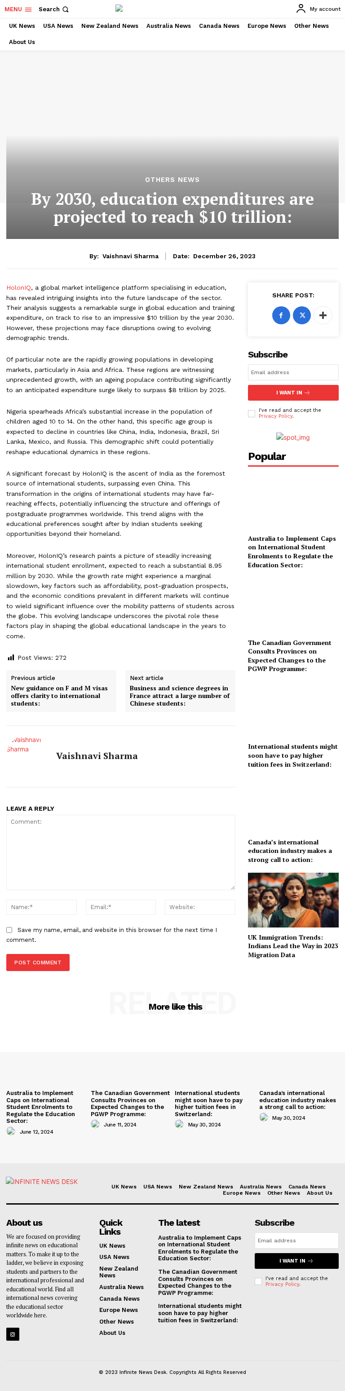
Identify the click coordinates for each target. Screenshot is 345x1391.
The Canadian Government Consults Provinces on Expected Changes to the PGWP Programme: (290, 655)
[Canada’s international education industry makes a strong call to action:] (293, 804)
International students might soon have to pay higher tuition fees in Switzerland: (293, 755)
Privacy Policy (275, 416)
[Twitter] (302, 315)
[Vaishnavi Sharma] (27, 756)
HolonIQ (18, 287)
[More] (323, 315)
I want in (289, 393)
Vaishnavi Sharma (130, 256)
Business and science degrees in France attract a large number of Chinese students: (180, 695)
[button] (55, 9)
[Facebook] (281, 315)
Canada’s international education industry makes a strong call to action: (290, 851)
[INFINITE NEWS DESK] (44, 1188)
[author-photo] (12, 1131)
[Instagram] (12, 1334)
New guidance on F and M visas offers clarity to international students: (59, 695)
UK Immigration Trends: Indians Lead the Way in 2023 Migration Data (293, 946)
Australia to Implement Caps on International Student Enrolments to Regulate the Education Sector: (292, 551)
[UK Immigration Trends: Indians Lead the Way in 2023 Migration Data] (293, 900)
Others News (172, 180)
